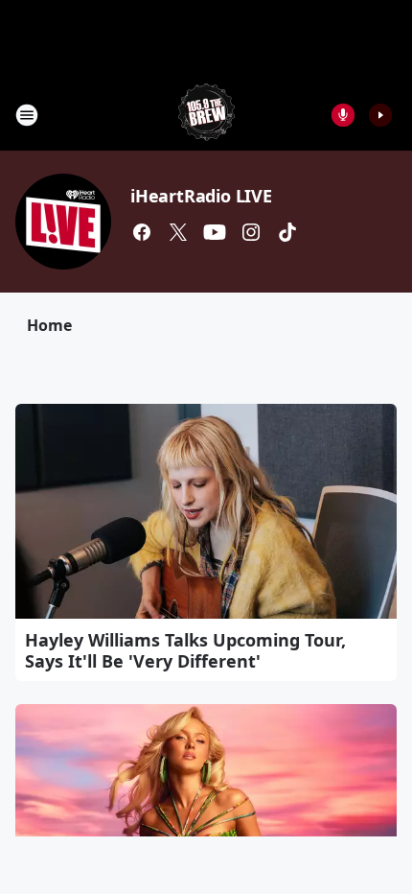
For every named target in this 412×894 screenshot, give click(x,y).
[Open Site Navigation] (26, 115)
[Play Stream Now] (380, 115)
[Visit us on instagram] (251, 232)
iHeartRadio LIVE (201, 195)
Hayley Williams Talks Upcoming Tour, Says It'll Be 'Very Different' (185, 650)
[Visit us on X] (178, 232)
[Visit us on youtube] (214, 232)
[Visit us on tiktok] (287, 232)
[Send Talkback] (343, 115)
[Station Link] (206, 114)
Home (49, 325)
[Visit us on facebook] (141, 232)
